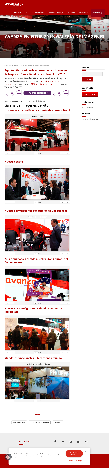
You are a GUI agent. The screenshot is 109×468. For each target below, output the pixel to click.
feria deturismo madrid (40, 422)
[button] (8, 456)
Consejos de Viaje (56, 13)
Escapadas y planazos (35, 13)
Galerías (71, 13)
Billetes (96, 13)
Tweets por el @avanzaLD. (90, 119)
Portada (7, 65)
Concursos (83, 13)
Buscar (88, 79)
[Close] (86, 451)
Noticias (17, 13)
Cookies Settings (75, 461)
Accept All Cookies (74, 453)
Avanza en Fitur (19, 422)
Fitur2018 (57, 422)
